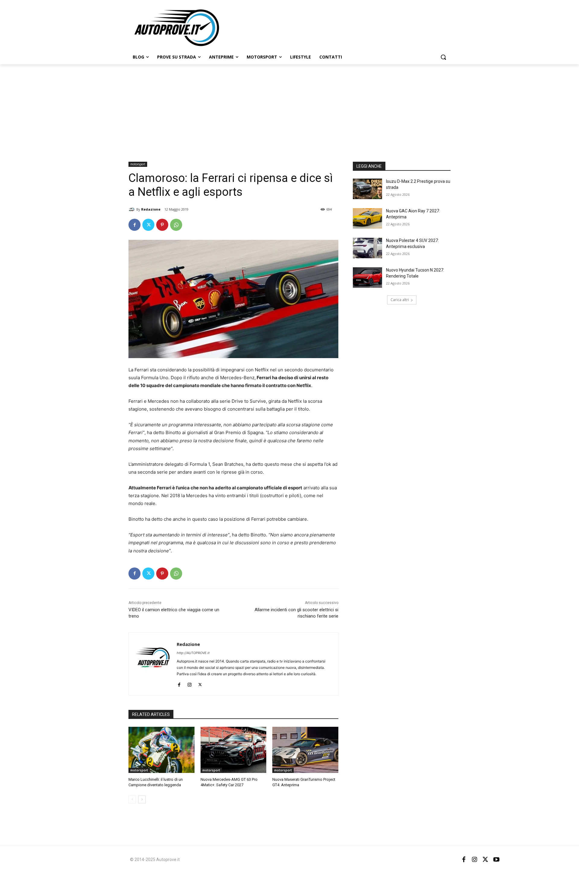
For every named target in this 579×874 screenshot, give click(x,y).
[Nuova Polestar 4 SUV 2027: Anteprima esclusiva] (367, 248)
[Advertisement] (289, 109)
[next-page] (142, 799)
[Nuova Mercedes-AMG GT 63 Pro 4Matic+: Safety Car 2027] (234, 750)
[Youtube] (496, 860)
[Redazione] (132, 209)
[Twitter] (148, 225)
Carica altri (400, 299)
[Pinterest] (162, 225)
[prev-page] (132, 799)
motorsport (137, 164)
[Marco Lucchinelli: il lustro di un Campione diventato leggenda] (161, 750)
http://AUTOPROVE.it (193, 653)
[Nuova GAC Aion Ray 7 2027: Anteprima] (367, 218)
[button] (443, 57)
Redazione (150, 209)
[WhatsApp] (176, 225)
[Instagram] (189, 683)
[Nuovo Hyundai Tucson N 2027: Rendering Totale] (367, 277)
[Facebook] (134, 225)
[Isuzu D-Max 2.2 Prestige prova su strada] (367, 189)
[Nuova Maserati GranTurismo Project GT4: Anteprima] (305, 750)
